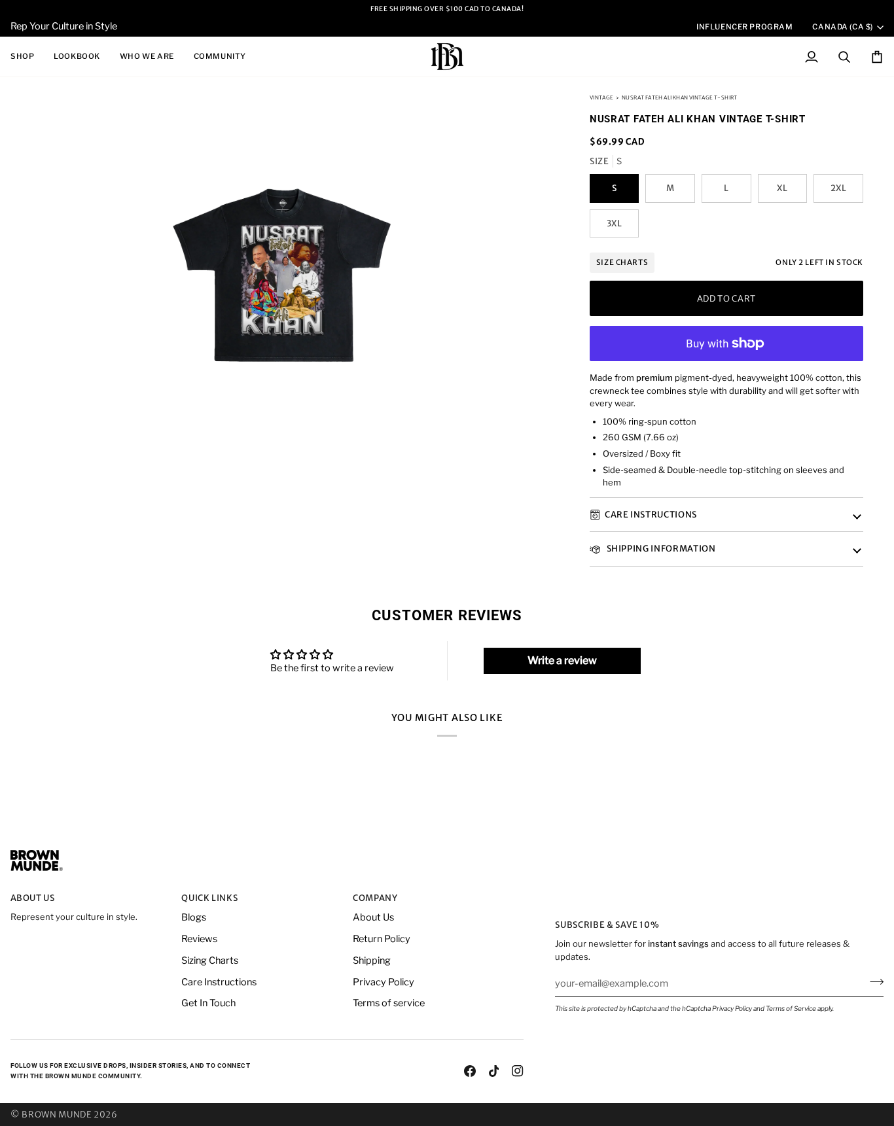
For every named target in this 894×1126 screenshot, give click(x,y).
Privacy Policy (732, 1008)
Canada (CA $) (842, 26)
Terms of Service (791, 1008)
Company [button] (375, 898)
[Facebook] (470, 1071)
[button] (27, 57)
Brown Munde (57, 1114)
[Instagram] (518, 1071)
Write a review (562, 660)
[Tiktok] (494, 1071)
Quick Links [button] (209, 898)
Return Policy (381, 939)
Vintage (602, 97)
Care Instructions (651, 514)
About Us (373, 917)
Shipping (372, 960)
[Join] (873, 981)
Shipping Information (660, 548)
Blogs (193, 917)
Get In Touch (208, 1003)
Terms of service (389, 1003)
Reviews (199, 939)
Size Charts (622, 263)
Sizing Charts (209, 960)
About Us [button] (32, 898)
